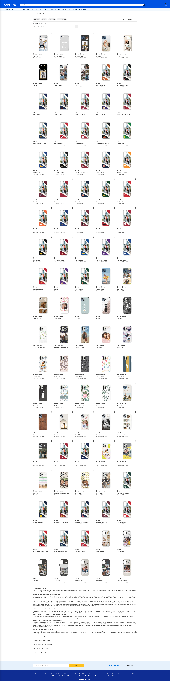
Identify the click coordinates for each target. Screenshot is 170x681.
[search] (76, 26)
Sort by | (125, 19)
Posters (32, 9)
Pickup (13, 9)
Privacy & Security (56, 675)
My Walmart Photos (30, 0)
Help (149, 4)
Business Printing (82, 9)
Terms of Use (132, 673)
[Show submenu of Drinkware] (71, 9)
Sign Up (76, 665)
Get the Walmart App (122, 673)
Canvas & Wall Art (39, 9)
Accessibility (104, 673)
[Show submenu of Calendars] (77, 9)
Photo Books (53, 9)
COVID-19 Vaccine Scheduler (85, 673)
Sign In (164, 0)
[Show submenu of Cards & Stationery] (29, 9)
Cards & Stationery (25, 9)
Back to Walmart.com (8, 0)
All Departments (37, 673)
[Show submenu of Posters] (34, 9)
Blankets (46, 9)
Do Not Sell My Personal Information (93, 675)
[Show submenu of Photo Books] (56, 9)
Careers (53, 673)
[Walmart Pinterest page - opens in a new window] (112, 665)
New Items (8, 9)
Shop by (89, 9)
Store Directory (46, 673)
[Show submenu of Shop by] (91, 9)
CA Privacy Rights (66, 675)
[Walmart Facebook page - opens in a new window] (106, 665)
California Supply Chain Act (77, 675)
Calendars (75, 9)
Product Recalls (96, 673)
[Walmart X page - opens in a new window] (109, 665)
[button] (43, 33)
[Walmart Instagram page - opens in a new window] (118, 665)
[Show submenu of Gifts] (60, 9)
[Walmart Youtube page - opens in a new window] (115, 665)
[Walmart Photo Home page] (10, 4)
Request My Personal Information (110, 675)
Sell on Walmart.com (68, 673)
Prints (18, 9)
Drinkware (69, 9)
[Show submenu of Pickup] (15, 9)
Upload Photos (39, 0)
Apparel (63, 9)
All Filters (37, 19)
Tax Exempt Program (111, 673)
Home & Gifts (36, 13)
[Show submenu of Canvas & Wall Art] (43, 9)
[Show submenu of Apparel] (65, 9)
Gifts (59, 9)
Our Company (59, 673)
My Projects (23, 0)
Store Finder (17, 0)
